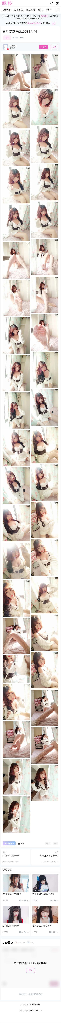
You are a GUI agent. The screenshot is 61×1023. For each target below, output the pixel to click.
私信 (54, 47)
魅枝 (38, 1005)
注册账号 (44, 16)
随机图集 (31, 9)
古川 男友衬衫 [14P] (49, 855)
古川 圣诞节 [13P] (11, 925)
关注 (44, 47)
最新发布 (6, 9)
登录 (30, 970)
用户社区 (50, 9)
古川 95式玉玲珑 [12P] (43, 894)
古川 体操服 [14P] (11, 855)
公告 (40, 9)
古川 (7, 38)
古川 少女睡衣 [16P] (12, 894)
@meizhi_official (34, 23)
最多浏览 (18, 9)
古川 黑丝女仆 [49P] (42, 925)
